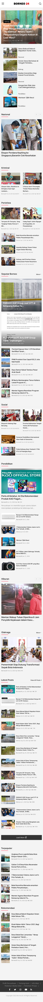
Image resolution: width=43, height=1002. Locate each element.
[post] (21, 27)
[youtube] (26, 989)
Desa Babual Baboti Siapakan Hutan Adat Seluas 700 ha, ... (28, 712)
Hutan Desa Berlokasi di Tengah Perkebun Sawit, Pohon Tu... (26, 749)
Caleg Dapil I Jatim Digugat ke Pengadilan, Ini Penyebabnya (32, 224)
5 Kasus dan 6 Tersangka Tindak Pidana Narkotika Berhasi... (31, 189)
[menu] (3, 3)
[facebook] (10, 989)
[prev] (4, 27)
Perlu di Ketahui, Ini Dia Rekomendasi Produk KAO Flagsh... (19, 497)
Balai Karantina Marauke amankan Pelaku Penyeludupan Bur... (27, 236)
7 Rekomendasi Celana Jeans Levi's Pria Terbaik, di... (25, 876)
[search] (40, 3)
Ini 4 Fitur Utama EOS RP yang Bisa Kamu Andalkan (27, 564)
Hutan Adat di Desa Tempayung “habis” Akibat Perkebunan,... (26, 761)
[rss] (31, 989)
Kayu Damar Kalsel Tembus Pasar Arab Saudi (25, 371)
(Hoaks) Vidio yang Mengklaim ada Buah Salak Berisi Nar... (27, 823)
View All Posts (35, 680)
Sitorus (5, 40)
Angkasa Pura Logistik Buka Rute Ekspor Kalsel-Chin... (24, 855)
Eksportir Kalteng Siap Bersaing (8, 425)
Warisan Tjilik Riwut (26, 97)
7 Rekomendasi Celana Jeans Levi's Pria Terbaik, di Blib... (28, 528)
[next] (39, 27)
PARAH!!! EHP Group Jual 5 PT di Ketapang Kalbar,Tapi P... (27, 798)
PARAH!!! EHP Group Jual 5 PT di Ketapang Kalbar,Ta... (19, 304)
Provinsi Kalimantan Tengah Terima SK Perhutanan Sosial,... (32, 426)
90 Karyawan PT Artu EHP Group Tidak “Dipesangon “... (19, 339)
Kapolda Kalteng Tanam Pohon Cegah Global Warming (26, 248)
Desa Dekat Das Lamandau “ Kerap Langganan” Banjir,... (24, 936)
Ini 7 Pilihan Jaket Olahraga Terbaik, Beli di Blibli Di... (28, 552)
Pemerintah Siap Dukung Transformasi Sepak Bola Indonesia (20, 666)
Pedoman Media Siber (13, 986)
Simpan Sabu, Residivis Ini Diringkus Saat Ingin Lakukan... (10, 189)
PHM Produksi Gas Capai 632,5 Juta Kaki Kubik (26, 360)
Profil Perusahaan (10, 983)
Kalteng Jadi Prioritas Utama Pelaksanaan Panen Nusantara (26, 260)
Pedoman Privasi (30, 986)
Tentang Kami (24, 983)
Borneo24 (3, 194)
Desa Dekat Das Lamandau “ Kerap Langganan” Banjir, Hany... (27, 737)
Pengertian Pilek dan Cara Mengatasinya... (27, 86)
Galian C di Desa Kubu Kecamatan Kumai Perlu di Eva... (24, 866)
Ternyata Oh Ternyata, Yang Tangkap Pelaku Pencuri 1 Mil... (10, 224)
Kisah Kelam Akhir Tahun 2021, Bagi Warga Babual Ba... (25, 925)
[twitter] (15, 989)
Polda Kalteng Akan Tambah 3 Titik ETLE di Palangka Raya (28, 450)
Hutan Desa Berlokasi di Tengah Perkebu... (28, 62)
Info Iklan (35, 983)
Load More (20, 837)
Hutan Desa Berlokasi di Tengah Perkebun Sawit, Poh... (23, 946)
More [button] (38, 274)
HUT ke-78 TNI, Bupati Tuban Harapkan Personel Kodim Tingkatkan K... (20, 618)
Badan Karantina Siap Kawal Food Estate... (27, 74)
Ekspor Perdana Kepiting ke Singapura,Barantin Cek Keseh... (26, 786)
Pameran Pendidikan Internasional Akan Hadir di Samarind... (27, 438)
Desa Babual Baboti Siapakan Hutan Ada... (27, 50)
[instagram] (20, 989)
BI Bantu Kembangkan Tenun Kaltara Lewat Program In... (26, 381)
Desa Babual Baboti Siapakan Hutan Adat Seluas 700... (25, 915)
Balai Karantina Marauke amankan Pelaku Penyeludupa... (24, 886)
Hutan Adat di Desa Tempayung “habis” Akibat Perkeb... (23, 956)
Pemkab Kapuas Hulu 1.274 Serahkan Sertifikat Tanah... (26, 350)
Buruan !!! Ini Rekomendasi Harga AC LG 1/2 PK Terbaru (27, 516)
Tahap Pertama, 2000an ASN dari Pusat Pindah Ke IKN (20, 154)
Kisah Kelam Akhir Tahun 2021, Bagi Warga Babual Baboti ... (28, 724)
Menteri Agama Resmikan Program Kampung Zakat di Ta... (25, 392)
